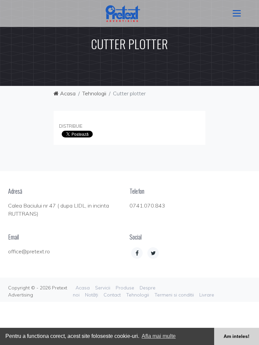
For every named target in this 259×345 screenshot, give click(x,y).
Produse (125, 288)
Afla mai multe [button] (159, 336)
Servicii (102, 288)
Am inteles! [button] (237, 336)
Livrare (206, 295)
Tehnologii (94, 93)
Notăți (91, 295)
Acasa (67, 93)
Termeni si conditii (174, 295)
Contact (112, 295)
